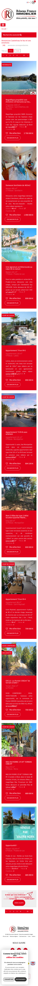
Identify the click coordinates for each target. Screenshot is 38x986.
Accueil (4, 29)
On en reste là (19, 952)
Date (17, 51)
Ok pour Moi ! (21, 979)
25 (27, 911)
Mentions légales (14, 936)
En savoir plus (12, 138)
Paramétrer (9, 979)
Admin (33, 936)
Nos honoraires (22, 936)
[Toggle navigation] (3, 24)
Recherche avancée (11, 35)
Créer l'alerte (19, 903)
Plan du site (5, 936)
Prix (10, 51)
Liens (29, 936)
